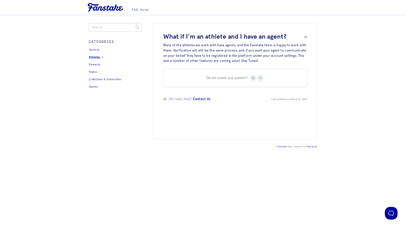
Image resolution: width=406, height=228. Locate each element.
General (94, 49)
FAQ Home (140, 10)
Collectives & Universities (105, 79)
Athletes (95, 57)
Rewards (94, 64)
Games (93, 86)
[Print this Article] (305, 37)
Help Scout (311, 146)
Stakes (93, 71)
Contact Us (202, 99)
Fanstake (282, 146)
